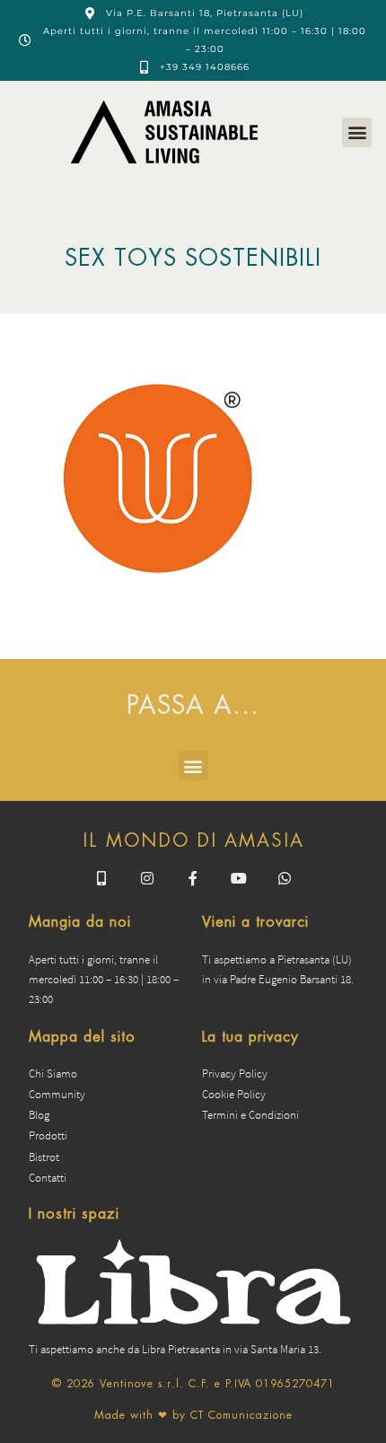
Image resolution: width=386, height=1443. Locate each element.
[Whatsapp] (284, 878)
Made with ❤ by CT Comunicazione (193, 1415)
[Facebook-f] (193, 878)
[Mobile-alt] (101, 878)
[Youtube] (239, 878)
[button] (357, 132)
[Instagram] (147, 878)
